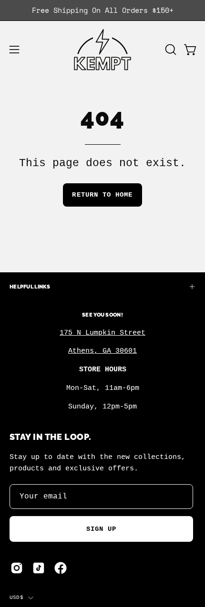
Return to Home (102, 195)
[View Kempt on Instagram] (17, 568)
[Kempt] (102, 49)
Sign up (101, 529)
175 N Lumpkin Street (102, 332)
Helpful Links (30, 286)
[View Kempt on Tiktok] (38, 568)
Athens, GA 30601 (102, 351)
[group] (102, 10)
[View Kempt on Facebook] (60, 568)
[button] (169, 49)
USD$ (16, 597)
